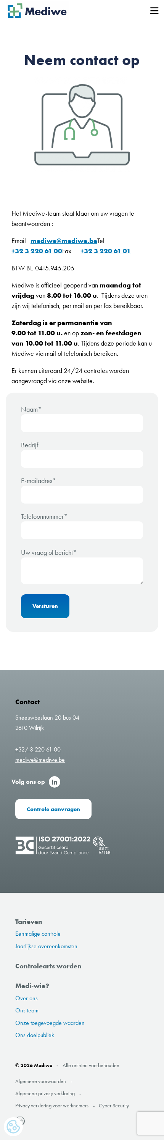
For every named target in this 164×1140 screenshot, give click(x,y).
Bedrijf (29, 445)
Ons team (27, 1010)
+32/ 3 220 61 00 (38, 749)
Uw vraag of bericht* (49, 552)
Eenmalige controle (38, 934)
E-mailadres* (38, 480)
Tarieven (28, 921)
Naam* (31, 409)
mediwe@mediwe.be (64, 240)
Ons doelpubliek (34, 1035)
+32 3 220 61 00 (36, 250)
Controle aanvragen (53, 809)
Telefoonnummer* (44, 516)
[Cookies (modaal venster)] (13, 1127)
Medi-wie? (32, 985)
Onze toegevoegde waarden (50, 1023)
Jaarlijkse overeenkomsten (46, 946)
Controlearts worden (48, 966)
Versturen (45, 605)
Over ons (26, 998)
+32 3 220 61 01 (105, 250)
